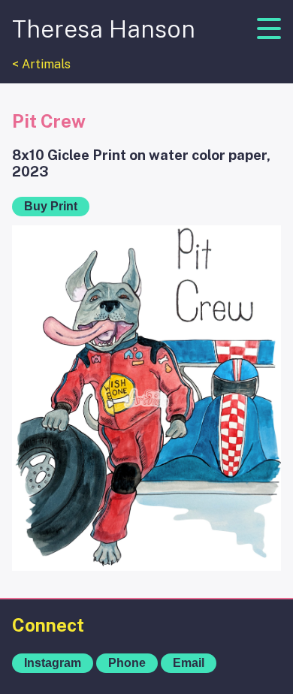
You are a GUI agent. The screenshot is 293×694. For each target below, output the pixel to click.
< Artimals (41, 64)
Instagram (52, 662)
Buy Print (50, 206)
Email (188, 662)
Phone (127, 662)
